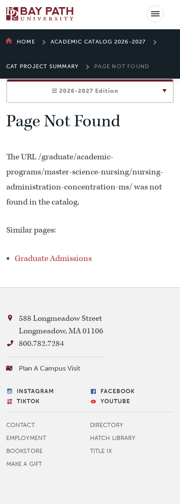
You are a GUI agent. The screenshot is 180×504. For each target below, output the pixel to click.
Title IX (101, 451)
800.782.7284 (41, 343)
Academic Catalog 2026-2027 (98, 41)
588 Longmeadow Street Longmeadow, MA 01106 (61, 324)
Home (26, 41)
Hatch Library (112, 438)
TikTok (28, 401)
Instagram (35, 391)
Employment (26, 438)
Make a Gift (24, 464)
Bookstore (24, 451)
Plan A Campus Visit (49, 368)
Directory (106, 425)
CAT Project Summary (42, 66)
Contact (20, 425)
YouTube (115, 401)
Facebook (117, 391)
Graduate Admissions (53, 258)
